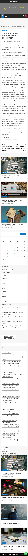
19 (10, 253)
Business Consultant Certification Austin (11, 361)
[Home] (2, 16)
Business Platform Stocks (8, 370)
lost (12, 140)
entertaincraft (5, 449)
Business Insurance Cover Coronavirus (11, 363)
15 (21, 250)
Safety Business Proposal (8, 428)
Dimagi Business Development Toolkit (11, 378)
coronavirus (22, 374)
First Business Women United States (10, 398)
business (4, 359)
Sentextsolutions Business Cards (10, 439)
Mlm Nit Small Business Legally (9, 422)
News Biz (4, 296)
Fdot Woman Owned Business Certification (12, 396)
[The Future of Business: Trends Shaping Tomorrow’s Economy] (14, 165)
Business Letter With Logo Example (10, 365)
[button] (5, 16)
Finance (4, 283)
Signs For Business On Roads (9, 441)
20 (14, 253)
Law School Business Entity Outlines (10, 413)
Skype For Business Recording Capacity (11, 444)
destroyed (6, 140)
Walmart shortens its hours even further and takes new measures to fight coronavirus (21, 146)
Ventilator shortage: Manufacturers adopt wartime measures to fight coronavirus (8, 146)
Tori (4, 41)
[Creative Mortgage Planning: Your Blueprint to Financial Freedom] (14, 487)
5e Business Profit (6, 352)
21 (17, 253)
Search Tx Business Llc (7, 437)
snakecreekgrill (5, 451)
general (3, 286)
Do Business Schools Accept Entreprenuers (12, 381)
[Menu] (5, 16)
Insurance (4, 291)
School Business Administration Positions (11, 433)
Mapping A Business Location (9, 415)
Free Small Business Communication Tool (11, 407)
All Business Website (7, 357)
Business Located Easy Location (9, 367)
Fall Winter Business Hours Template (10, 394)
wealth (15, 140)
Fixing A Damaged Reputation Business (11, 402)
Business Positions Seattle (8, 372)
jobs (10, 140)
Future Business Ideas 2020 (8, 409)
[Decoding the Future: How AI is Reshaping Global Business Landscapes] (14, 214)
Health (3, 288)
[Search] (23, 16)
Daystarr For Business (7, 376)
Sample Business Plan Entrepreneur (10, 431)
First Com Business (7, 400)
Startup (3, 299)
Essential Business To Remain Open (10, 389)
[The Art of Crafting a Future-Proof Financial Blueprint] (14, 536)
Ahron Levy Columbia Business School (11, 354)
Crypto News (5, 278)
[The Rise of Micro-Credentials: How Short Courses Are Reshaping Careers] (14, 512)
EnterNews (17, 554)
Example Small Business (8, 391)
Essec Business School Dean (9, 387)
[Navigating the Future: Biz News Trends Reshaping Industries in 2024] (14, 190)
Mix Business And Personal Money (10, 420)
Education (4, 280)
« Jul (3, 263)
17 (3, 253)
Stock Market (5, 301)
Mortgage (4, 293)
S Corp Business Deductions (9, 435)
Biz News (4, 30)
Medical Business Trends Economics (10, 418)
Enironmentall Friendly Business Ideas (11, 383)
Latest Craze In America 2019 (9, 411)
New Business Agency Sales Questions (11, 424)
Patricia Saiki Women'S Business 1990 (11, 426)
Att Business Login (18, 357)
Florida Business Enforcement (9, 404)
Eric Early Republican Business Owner (11, 385)
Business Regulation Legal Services (10, 374)
